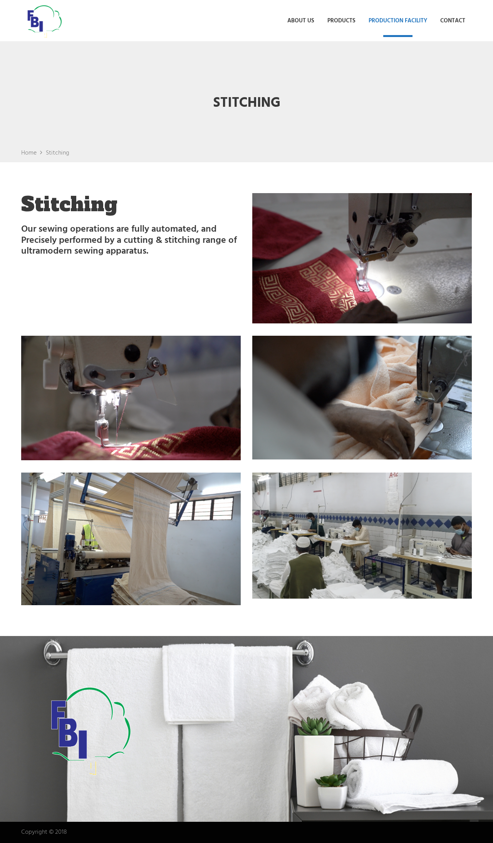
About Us (300, 20)
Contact (452, 20)
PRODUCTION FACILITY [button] (398, 20)
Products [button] (341, 20)
